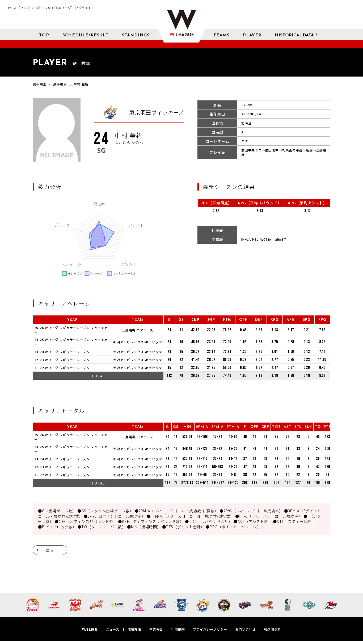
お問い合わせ (245, 629)
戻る (50, 550)
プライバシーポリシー (210, 629)
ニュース (112, 629)
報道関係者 (272, 629)
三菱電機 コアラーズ (137, 330)
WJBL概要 (90, 629)
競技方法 (134, 629)
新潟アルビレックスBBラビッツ (137, 342)
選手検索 (39, 84)
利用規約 (178, 629)
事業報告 (156, 629)
